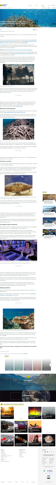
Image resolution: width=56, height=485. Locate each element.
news (2, 7)
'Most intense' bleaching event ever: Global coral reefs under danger (18, 50)
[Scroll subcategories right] (51, 364)
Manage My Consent (4, 456)
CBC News (25, 353)
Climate (5, 7)
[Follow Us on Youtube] (47, 452)
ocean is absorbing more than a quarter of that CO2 (14, 112)
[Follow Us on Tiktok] (49, 452)
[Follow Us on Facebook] (43, 452)
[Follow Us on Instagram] (45, 452)
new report (3, 45)
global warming (19, 106)
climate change (24, 42)
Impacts (9, 7)
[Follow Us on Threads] (52, 452)
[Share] (0, 29)
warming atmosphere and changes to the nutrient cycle (22, 53)
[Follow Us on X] (54, 452)
